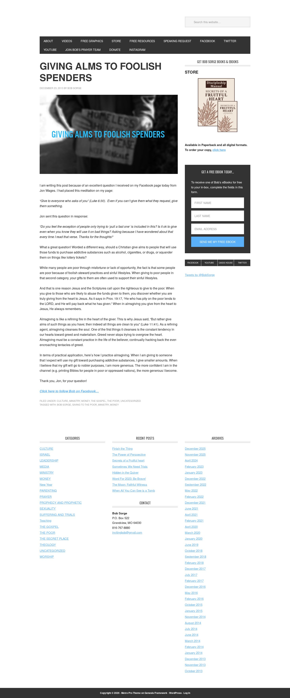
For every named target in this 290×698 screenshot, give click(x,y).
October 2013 (193, 671)
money (114, 404)
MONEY (85, 400)
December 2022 (195, 478)
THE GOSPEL (98, 400)
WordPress (175, 693)
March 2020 (192, 532)
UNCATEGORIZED (131, 400)
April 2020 (191, 526)
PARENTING (48, 490)
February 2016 (194, 599)
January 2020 (193, 538)
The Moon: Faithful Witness (129, 484)
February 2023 (194, 466)
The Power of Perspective (129, 454)
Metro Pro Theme (131, 693)
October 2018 (193, 550)
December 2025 (195, 448)
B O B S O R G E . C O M (66, 21)
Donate (115, 50)
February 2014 (194, 647)
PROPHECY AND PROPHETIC (61, 502)
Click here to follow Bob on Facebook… (69, 391)
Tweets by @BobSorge (200, 275)
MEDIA (44, 466)
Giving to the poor (84, 404)
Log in (186, 693)
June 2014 (191, 635)
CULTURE (62, 400)
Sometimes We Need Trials (130, 466)
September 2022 (195, 484)
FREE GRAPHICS (92, 41)
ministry (103, 404)
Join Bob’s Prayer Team (83, 50)
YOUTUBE (50, 50)
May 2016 (191, 593)
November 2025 (195, 454)
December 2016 (195, 586)
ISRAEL (45, 454)
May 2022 (191, 490)
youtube (209, 262)
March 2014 (192, 641)
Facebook (192, 262)
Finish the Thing (122, 448)
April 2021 (191, 514)
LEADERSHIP (49, 460)
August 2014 (193, 623)
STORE (116, 41)
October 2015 (193, 604)
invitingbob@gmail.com (127, 532)
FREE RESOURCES (142, 41)
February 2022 (194, 496)
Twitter (242, 262)
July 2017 (191, 575)
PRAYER (46, 496)
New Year (46, 484)
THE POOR (113, 400)
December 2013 (195, 659)
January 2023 (193, 472)
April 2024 (191, 460)
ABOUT (48, 41)
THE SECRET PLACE (54, 538)
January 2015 (193, 611)
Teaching (45, 520)
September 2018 (195, 556)
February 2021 (194, 520)
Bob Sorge (64, 404)
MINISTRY (74, 400)
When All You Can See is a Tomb (133, 490)
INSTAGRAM (137, 50)
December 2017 (195, 568)
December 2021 (195, 502)
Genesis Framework (156, 693)
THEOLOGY (48, 544)
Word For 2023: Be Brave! (129, 478)
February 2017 (194, 581)
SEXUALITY (48, 508)
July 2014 (191, 629)
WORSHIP (47, 556)
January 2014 (193, 653)
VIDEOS (67, 41)
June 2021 (191, 508)
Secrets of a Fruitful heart (128, 460)
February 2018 (194, 562)
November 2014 (195, 617)
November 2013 (195, 665)
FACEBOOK (207, 41)
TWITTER (230, 41)
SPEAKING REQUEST (177, 41)
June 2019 (191, 544)
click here (219, 150)
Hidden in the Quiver (125, 472)
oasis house (226, 262)
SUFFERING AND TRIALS (57, 514)
